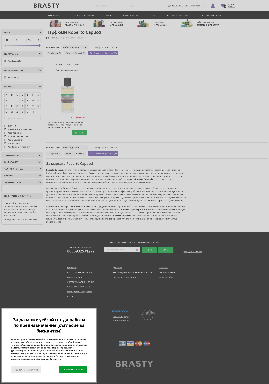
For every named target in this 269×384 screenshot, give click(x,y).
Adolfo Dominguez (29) (19, 147)
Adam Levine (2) (15, 140)
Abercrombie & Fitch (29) (20, 129)
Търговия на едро (210, 15)
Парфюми (54, 15)
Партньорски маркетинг (125, 277)
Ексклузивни (74, 23)
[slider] (5, 45)
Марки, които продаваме (79, 291)
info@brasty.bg (193, 251)
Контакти (71, 267)
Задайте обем (12, 182)
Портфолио (11, 53)
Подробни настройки (26, 369)
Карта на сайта (166, 277)
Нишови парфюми (83, 15)
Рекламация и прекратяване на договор (132, 272)
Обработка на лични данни (80, 282)
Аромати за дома (177, 15)
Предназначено (13, 70)
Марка (7, 86)
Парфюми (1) (14, 61)
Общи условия (74, 277)
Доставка (117, 267)
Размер (8, 175)
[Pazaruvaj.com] (120, 312)
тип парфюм (11, 155)
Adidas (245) (13, 143)
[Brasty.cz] (134, 368)
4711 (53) (12, 125)
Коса (108, 15)
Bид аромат (11, 162)
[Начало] (47, 38)
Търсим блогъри (167, 272)
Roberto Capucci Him (67, 64)
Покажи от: (53, 47)
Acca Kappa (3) (15, 133)
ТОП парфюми (116, 23)
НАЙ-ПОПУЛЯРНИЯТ (208, 23)
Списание (163, 267)
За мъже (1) (13, 77)
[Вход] (213, 6)
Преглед (71, 296)
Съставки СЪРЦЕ (13, 168)
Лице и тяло (130, 15)
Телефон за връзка (81, 249)
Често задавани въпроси (79, 272)
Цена (7, 32)
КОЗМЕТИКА (160, 23)
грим (152, 15)
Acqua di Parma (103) (18, 136)
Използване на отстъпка (79, 286)
